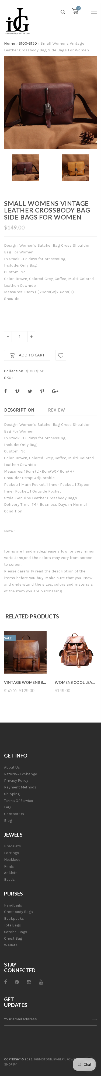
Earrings (11, 853)
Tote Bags (12, 925)
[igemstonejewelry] (17, 21)
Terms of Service (18, 800)
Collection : (14, 371)
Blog (8, 820)
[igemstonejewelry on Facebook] (5, 982)
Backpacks (14, 918)
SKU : (8, 377)
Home (9, 43)
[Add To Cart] (25, 661)
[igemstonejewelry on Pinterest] (17, 982)
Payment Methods (20, 787)
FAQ (7, 807)
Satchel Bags (15, 932)
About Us (12, 767)
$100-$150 (28, 43)
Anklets (11, 872)
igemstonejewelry (49, 1059)
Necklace (12, 859)
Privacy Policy (16, 780)
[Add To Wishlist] (60, 355)
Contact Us (14, 814)
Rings (9, 866)
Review (56, 410)
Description (19, 410)
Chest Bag (13, 938)
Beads (9, 879)
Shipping (12, 794)
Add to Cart (31, 356)
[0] (75, 12)
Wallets (11, 945)
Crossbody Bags (18, 911)
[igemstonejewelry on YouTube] (41, 982)
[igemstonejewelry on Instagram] (29, 982)
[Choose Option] (76, 661)
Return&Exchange (20, 774)
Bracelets (12, 846)
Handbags (13, 905)
